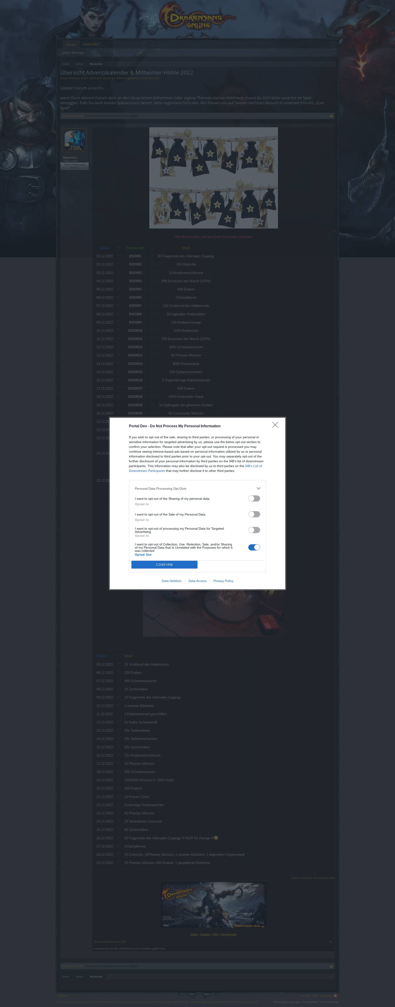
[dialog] (197, 503)
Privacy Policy (223, 581)
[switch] (254, 498)
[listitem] (197, 488)
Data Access (197, 581)
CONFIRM (164, 564)
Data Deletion (171, 581)
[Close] (276, 426)
